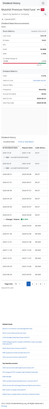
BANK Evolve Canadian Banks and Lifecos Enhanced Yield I (21, 394)
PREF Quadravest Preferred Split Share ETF (16, 353)
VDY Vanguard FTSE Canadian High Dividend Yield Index (20, 372)
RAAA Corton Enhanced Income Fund (14, 333)
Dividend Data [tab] (8, 142)
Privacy (4, 406)
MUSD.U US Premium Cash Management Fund (17, 329)
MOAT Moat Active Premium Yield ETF (14, 348)
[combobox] (22, 14)
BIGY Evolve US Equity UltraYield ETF (14, 390)
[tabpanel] (24, 217)
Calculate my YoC (39, 80)
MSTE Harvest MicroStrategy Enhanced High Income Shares (22, 385)
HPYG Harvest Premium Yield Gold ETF (15, 357)
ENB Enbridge (7, 377)
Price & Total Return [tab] (26, 142)
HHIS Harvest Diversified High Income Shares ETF (18, 368)
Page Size (9, 284)
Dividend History (11, 3)
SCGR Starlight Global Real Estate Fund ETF (16, 337)
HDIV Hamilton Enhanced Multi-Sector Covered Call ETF (20, 381)
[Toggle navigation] (43, 3)
